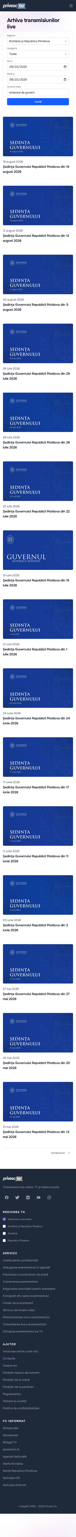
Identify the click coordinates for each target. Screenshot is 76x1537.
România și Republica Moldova (25, 1226)
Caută (38, 101)
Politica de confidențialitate (21, 1408)
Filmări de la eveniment (18, 1303)
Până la (10, 74)
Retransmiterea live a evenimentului (26, 1317)
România (12, 1233)
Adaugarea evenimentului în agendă (26, 1267)
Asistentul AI (11, 1449)
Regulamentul (12, 1394)
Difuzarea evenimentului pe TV (23, 1331)
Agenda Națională (15, 1456)
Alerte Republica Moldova (20, 1471)
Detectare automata (19, 1219)
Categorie (12, 48)
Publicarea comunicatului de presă (25, 1274)
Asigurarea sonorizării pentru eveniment (29, 1289)
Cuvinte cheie (14, 86)
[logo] (13, 1178)
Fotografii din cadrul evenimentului (26, 1296)
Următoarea (58, 1152)
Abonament (10, 1435)
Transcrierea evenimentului (20, 1282)
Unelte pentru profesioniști (20, 1260)
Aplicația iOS (11, 1478)
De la (9, 61)
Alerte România (13, 1464)
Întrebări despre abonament (21, 1373)
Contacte (9, 1358)
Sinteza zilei (10, 1428)
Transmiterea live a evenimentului (24, 1324)
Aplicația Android (14, 1485)
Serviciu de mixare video (19, 1310)
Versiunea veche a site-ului (20, 1351)
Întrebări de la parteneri (18, 1387)
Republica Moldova (18, 1240)
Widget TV (10, 1442)
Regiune (11, 35)
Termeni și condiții (15, 1401)
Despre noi (10, 1365)
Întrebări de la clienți (16, 1380)
